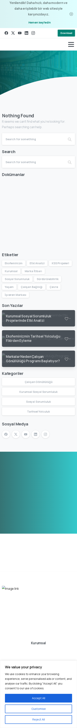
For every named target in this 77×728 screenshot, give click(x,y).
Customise (38, 709)
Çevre (54, 287)
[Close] (71, 14)
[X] (13, 33)
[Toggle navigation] (71, 44)
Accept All (38, 698)
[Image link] (10, 589)
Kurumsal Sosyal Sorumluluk (38, 392)
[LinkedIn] (26, 33)
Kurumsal (11, 271)
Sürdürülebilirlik (47, 279)
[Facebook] (6, 33)
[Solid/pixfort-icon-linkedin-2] (33, 637)
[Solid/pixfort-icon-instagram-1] (42, 637)
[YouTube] (19, 33)
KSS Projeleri (60, 263)
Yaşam (9, 287)
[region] (38, 694)
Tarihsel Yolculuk (38, 411)
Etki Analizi (37, 263)
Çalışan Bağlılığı (31, 287)
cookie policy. (28, 724)
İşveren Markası (15, 295)
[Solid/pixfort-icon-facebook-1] (6, 637)
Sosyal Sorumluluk (17, 279)
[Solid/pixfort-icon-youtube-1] (24, 637)
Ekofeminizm (14, 263)
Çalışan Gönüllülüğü (39, 382)
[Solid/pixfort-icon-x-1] (15, 637)
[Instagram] (33, 33)
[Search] (69, 139)
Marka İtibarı (33, 271)
